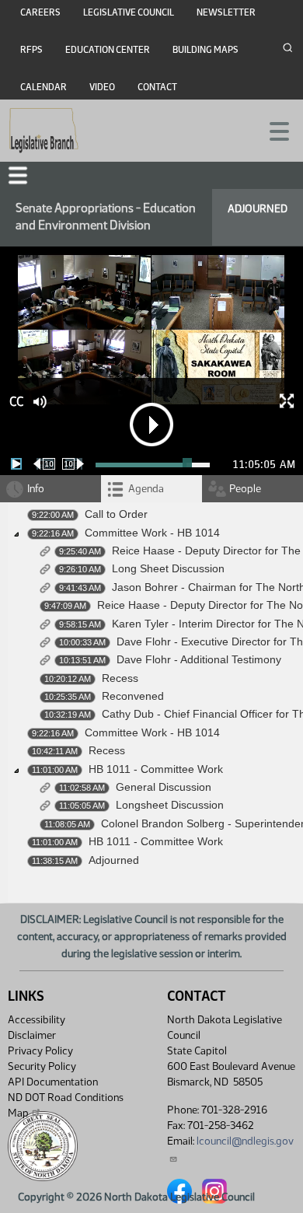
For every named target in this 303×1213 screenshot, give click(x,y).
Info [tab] (35, 488)
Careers (40, 12)
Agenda (146, 488)
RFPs (31, 49)
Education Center (107, 49)
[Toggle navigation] (272, 129)
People (245, 488)
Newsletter (226, 12)
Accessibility (36, 1019)
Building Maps (205, 49)
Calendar (43, 87)
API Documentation (53, 1082)
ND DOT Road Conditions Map (66, 1105)
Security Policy (42, 1066)
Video (102, 87)
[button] (18, 175)
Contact (157, 87)
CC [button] (16, 401)
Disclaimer (32, 1035)
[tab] (151, 488)
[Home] (44, 131)
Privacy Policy (40, 1050)
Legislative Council (128, 12)
